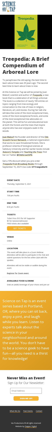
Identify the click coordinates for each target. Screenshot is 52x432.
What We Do (15, 411)
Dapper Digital (31, 426)
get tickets (19, 228)
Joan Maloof (8, 137)
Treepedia (37, 95)
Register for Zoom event (18, 273)
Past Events (28, 411)
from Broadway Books (18, 164)
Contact (39, 411)
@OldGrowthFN (24, 155)
